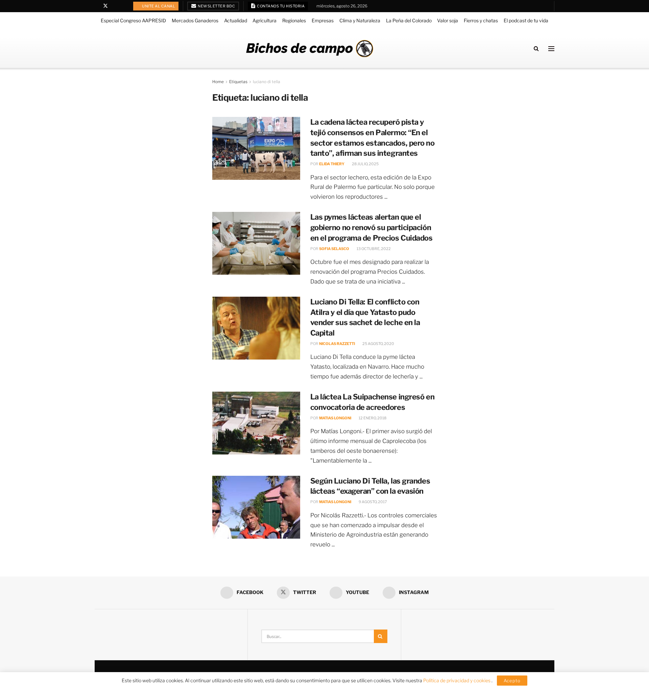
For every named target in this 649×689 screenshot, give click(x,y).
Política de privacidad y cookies (457, 680)
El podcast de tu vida (526, 20)
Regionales (294, 20)
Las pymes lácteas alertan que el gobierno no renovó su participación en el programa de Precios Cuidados (371, 227)
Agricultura (265, 20)
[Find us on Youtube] (114, 6)
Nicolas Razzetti (337, 343)
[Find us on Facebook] (96, 6)
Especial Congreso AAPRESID (133, 20)
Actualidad (235, 20)
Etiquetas (238, 81)
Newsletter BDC (216, 6)
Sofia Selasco (334, 248)
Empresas (323, 20)
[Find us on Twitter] (105, 6)
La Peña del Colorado (409, 20)
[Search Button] (536, 48)
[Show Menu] (551, 48)
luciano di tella (266, 81)
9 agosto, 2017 (372, 501)
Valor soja (447, 20)
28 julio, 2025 (365, 164)
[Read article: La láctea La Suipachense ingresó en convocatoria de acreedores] (256, 423)
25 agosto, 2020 (378, 343)
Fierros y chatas (481, 20)
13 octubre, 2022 (373, 248)
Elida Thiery (331, 164)
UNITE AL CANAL (158, 6)
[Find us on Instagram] (123, 6)
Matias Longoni (335, 418)
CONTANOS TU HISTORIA (280, 6)
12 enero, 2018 (372, 418)
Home (218, 81)
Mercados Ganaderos (195, 20)
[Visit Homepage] (310, 48)
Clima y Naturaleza (359, 20)
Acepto (512, 680)
